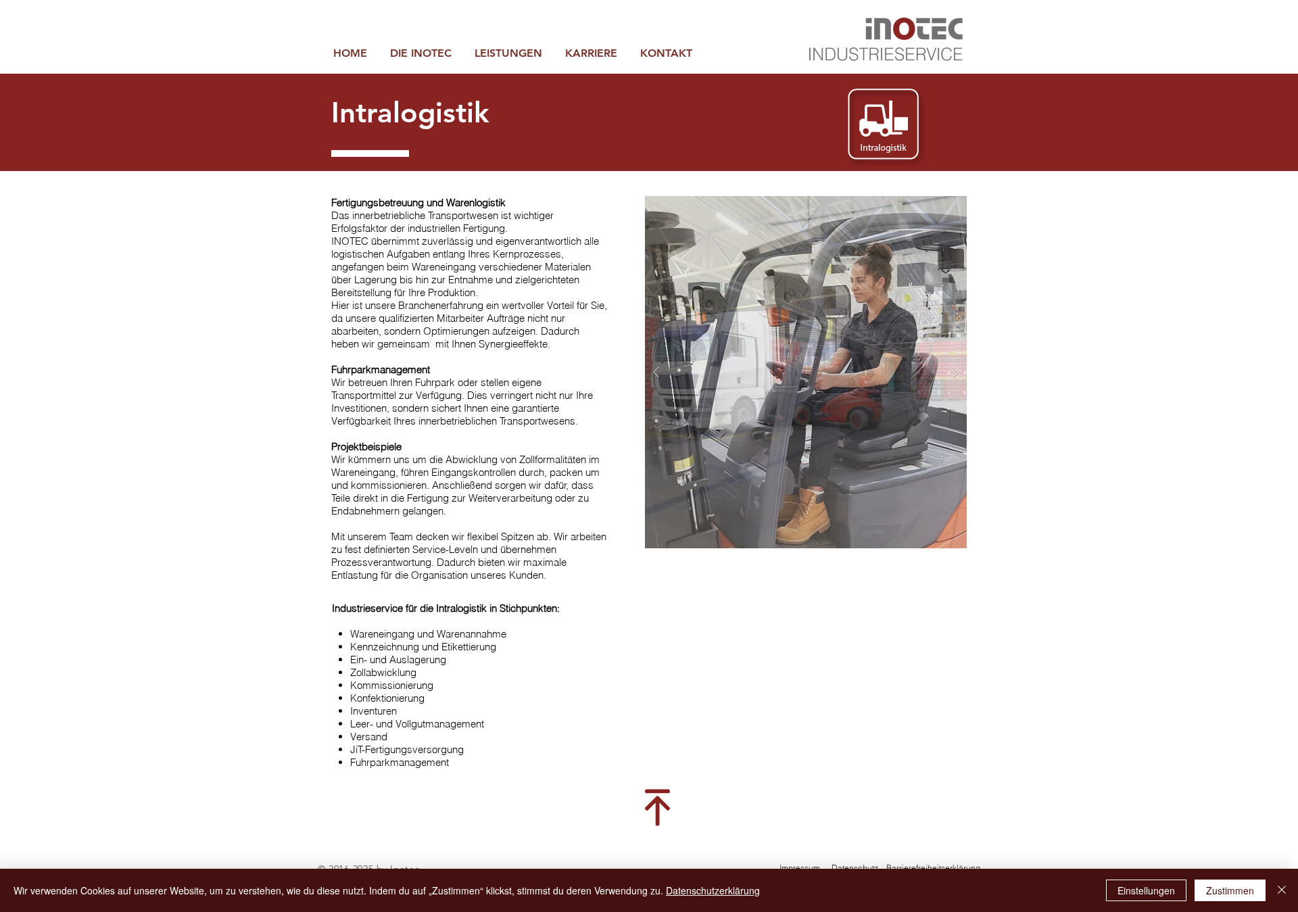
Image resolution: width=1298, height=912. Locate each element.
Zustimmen (1230, 890)
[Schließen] (1282, 890)
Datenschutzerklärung (713, 890)
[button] (508, 53)
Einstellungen (1146, 890)
